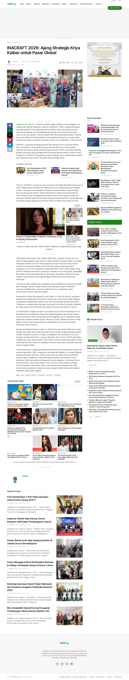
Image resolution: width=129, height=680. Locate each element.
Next (97, 416)
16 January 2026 (107, 146)
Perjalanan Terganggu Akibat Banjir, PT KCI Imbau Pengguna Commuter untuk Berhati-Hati (105, 153)
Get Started (115, 8)
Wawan (11, 503)
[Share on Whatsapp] (10, 130)
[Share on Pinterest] (10, 140)
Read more (93, 365)
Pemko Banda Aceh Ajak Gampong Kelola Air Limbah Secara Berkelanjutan (111, 295)
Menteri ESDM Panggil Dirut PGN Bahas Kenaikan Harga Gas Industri (111, 210)
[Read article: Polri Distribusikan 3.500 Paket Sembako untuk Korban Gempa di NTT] (20, 170)
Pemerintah (56, 4)
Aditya (15, 61)
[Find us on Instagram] (67, 664)
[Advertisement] (64, 22)
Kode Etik (92, 677)
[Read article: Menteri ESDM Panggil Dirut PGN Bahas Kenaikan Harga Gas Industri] (93, 211)
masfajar (12, 525)
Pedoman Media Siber (80, 677)
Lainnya (98, 4)
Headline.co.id (21, 124)
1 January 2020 (94, 157)
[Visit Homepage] (12, 4)
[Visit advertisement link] (104, 59)
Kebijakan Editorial (65, 677)
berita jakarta (31, 375)
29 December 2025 (107, 134)
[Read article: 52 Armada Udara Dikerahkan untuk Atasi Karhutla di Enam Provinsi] (93, 308)
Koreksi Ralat (101, 677)
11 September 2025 (107, 203)
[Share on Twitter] (10, 135)
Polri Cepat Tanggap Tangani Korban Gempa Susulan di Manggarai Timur (111, 231)
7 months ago (25, 61)
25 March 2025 (106, 175)
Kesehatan (46, 4)
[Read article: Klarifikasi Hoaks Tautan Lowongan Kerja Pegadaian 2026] (93, 142)
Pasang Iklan (118, 677)
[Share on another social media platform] (10, 149)
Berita (28, 4)
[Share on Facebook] (10, 125)
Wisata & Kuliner (86, 4)
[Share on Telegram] (10, 144)
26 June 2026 (106, 214)
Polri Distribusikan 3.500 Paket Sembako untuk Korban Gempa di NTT (36, 170)
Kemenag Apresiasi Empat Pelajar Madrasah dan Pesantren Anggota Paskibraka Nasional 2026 (29, 587)
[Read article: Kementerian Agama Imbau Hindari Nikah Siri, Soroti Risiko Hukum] (104, 334)
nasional (19, 135)
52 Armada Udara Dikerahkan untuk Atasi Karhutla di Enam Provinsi (110, 307)
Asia (22, 375)
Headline (41, 375)
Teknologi (73, 4)
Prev (91, 416)
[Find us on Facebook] (57, 664)
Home (22, 4)
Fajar (10, 593)
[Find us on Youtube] (72, 664)
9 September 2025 (107, 189)
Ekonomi (37, 4)
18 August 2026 (101, 351)
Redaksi (109, 677)
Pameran (57, 375)
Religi (64, 4)
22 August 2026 (33, 175)
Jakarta (31, 124)
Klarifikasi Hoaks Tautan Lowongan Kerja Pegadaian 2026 (111, 141)
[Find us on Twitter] (62, 664)
